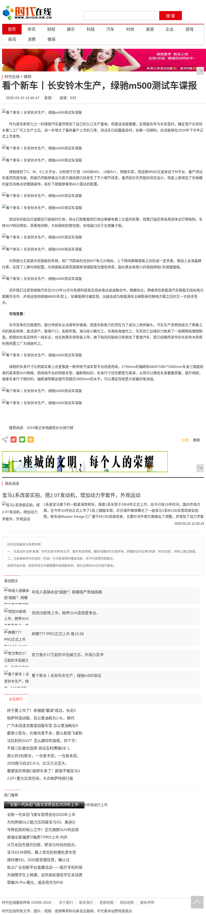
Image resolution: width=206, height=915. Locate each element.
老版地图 (106, 902)
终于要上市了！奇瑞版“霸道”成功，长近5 (41, 710)
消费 (32, 39)
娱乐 (71, 29)
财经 (51, 29)
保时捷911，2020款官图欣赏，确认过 (38, 860)
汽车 (110, 29)
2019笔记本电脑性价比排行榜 (50, 428)
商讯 (12, 39)
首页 (12, 29)
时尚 (130, 29)
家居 (150, 29)
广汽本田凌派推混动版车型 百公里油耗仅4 (42, 725)
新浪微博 (14, 440)
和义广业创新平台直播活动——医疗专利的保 (44, 867)
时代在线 (12, 76)
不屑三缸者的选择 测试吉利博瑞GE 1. (38, 748)
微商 (51, 39)
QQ (183, 98)
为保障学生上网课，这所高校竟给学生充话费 (44, 875)
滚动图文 (11, 581)
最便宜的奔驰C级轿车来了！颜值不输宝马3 (43, 771)
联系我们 (86, 902)
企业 (170, 29)
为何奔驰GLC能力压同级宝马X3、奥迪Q (41, 822)
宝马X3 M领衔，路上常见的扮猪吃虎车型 (41, 852)
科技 (91, 29)
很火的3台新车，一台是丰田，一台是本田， (44, 756)
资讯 (31, 29)
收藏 (198, 98)
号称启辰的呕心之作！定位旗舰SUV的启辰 (43, 829)
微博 (153, 98)
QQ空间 (31, 440)
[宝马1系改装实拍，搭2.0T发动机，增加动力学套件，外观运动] (21, 514)
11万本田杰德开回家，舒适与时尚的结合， (42, 845)
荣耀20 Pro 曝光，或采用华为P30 (35, 882)
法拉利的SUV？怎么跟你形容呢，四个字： (43, 740)
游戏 (189, 29)
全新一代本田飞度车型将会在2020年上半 (41, 814)
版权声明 (147, 902)
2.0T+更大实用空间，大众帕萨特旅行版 (40, 778)
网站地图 (127, 902)
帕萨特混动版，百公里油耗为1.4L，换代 (40, 718)
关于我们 (66, 902)
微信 (168, 98)
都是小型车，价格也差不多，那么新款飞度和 (44, 733)
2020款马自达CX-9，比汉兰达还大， (38, 763)
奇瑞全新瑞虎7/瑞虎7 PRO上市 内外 (37, 837)
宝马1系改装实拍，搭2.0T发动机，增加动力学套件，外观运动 (71, 495)
